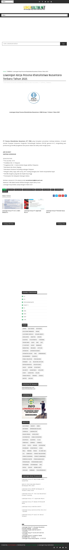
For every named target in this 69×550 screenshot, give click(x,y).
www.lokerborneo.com (28, 387)
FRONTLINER (26, 342)
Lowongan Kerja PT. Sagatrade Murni (32, 211)
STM (25, 319)
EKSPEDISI (25, 439)
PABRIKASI (29, 453)
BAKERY (33, 426)
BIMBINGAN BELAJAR (35, 428)
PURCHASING (37, 359)
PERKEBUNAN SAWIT (37, 462)
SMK (25, 314)
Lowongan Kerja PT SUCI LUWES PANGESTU (11, 211)
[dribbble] (57, 1)
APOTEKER (39, 328)
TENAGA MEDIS (26, 375)
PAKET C (26, 305)
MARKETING (26, 348)
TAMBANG (9, 71)
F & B (38, 439)
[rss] (60, 1)
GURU (32, 342)
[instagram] (39, 1)
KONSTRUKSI (33, 448)
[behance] (63, 1)
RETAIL (24, 467)
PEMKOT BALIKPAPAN (39, 453)
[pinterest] (51, 1)
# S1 (52, 189)
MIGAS (35, 451)
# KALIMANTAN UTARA (28, 189)
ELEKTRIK (25, 339)
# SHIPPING (58, 189)
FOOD (24, 445)
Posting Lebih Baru (8, 224)
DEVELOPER (26, 337)
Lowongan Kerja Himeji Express (30, 538)
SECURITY (25, 370)
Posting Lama (61, 224)
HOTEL (29, 445)
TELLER (37, 373)
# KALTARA (38, 189)
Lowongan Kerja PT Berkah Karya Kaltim (55, 211)
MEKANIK (33, 348)
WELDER (31, 378)
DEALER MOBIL (26, 434)
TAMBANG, (48, 82)
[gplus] (48, 1)
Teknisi (41, 375)
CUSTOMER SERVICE (28, 334)
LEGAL (40, 448)
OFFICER (40, 348)
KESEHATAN (42, 445)
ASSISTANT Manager (28, 331)
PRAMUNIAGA (42, 353)
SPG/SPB (40, 370)
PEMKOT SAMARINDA (39, 456)
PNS (35, 353)
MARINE (29, 451)
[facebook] (42, 1)
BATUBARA (25, 428)
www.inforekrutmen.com (28, 389)
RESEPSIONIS (37, 364)
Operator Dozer (27, 353)
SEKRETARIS (33, 370)
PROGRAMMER (26, 356)
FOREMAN (41, 339)
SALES (24, 367)
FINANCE (39, 442)
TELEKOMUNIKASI (41, 470)
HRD (37, 342)
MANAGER (38, 345)
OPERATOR (25, 350)
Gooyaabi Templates (31, 545)
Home (4, 71)
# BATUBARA (10, 189)
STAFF (24, 373)
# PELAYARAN (46, 189)
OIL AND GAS (42, 451)
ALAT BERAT (31, 328)
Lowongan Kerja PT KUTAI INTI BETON (33, 533)
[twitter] (45, 1)
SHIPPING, (43, 82)
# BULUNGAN (18, 189)
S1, (39, 82)
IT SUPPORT (26, 345)
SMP (25, 316)
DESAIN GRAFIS (39, 334)
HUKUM (35, 445)
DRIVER (39, 337)
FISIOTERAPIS (33, 339)
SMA (25, 311)
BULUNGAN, (14, 82)
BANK (38, 426)
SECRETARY (37, 367)
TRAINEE (34, 375)
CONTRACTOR (33, 431)
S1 (24, 308)
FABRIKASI (25, 442)
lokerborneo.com (58, 545)
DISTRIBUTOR (26, 437)
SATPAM (30, 367)
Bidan (37, 331)
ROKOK (30, 467)
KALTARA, (29, 82)
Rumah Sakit (37, 467)
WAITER (25, 378)
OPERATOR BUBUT (35, 350)
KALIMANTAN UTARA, (22, 82)
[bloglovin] (54, 1)
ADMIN (24, 328)
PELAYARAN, (35, 82)
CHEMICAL (25, 431)
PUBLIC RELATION (27, 359)
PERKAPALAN (26, 462)
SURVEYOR (31, 373)
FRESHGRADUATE (29, 302)
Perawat (25, 361)
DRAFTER (33, 337)
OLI (23, 453)
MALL (24, 451)
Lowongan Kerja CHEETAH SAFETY (31, 506)
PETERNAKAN (34, 464)
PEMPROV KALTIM (27, 459)
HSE (42, 342)
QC (30, 361)
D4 (24, 299)
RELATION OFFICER (38, 361)
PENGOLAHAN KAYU (39, 459)
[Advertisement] (34, 30)
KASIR (32, 345)
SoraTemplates (12, 545)
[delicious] (66, 1)
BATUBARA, (7, 82)
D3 (24, 296)
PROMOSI (34, 356)
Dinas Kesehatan (36, 437)
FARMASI (32, 442)
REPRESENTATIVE (27, 364)
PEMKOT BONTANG (27, 456)
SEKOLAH (25, 470)
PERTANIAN (26, 464)
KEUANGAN (25, 448)
